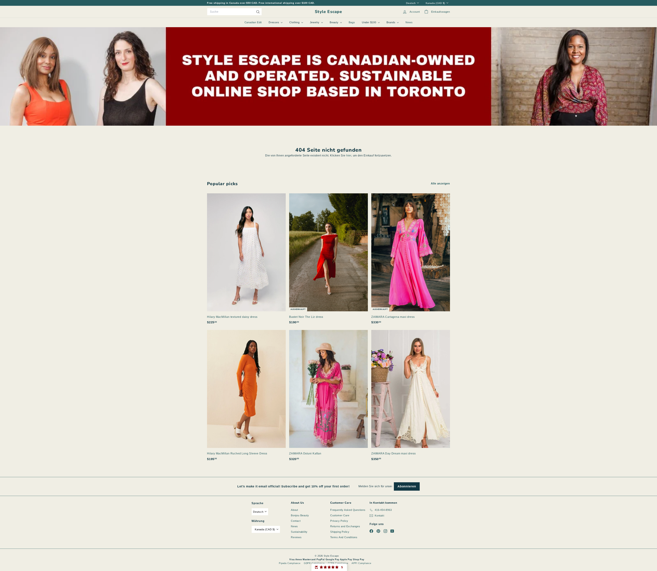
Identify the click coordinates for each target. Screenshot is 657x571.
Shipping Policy (339, 531)
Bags (352, 22)
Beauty (334, 22)
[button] (329, 567)
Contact (296, 520)
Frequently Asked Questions (347, 509)
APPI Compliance (361, 563)
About (294, 509)
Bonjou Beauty (300, 515)
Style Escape (328, 11)
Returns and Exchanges (345, 526)
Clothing (294, 22)
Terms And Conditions (343, 537)
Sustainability (299, 531)
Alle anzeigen (440, 183)
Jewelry (315, 22)
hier (348, 155)
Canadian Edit (253, 22)
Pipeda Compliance (289, 563)
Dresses (274, 22)
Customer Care (339, 515)
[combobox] (234, 12)
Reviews (296, 537)
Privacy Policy (339, 520)
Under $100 (369, 22)
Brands (391, 22)
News (409, 22)
